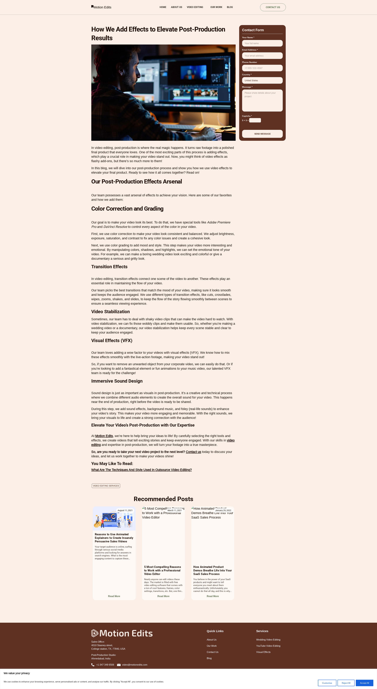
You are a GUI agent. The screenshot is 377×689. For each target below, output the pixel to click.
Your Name (248, 37)
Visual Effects (263, 652)
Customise (327, 683)
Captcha (247, 116)
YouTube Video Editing (268, 646)
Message (247, 87)
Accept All (364, 683)
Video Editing (195, 7)
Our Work (216, 7)
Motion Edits (104, 436)
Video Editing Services (106, 486)
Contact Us (212, 652)
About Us (176, 7)
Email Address (250, 50)
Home (163, 7)
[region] (188, 679)
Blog (230, 7)
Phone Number (249, 62)
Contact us (193, 452)
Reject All (346, 683)
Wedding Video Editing (268, 639)
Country (247, 74)
